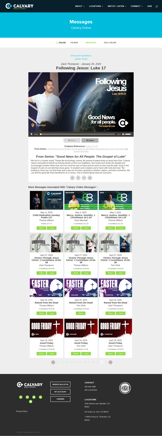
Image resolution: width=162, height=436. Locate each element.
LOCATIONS (95, 6)
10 (67, 362)
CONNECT (135, 6)
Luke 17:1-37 (92, 146)
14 (85, 362)
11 (72, 362)
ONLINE (62, 42)
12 (76, 362)
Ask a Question (91, 390)
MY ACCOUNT (60, 392)
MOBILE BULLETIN (60, 384)
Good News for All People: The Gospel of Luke (68, 149)
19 (106, 362)
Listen (91, 140)
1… (58, 362)
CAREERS (60, 399)
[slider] (77, 134)
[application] (81, 134)
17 (98, 362)
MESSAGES (91, 43)
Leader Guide (81, 58)
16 (93, 362)
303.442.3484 (90, 386)
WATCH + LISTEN (116, 6)
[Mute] (123, 134)
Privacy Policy (21, 411)
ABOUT (78, 6)
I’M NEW (74, 43)
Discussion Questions (81, 55)
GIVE (149, 6)
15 (89, 362)
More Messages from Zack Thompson (107, 149)
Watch (73, 140)
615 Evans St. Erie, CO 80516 (97, 412)
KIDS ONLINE (110, 43)
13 (80, 362)
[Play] (31, 134)
